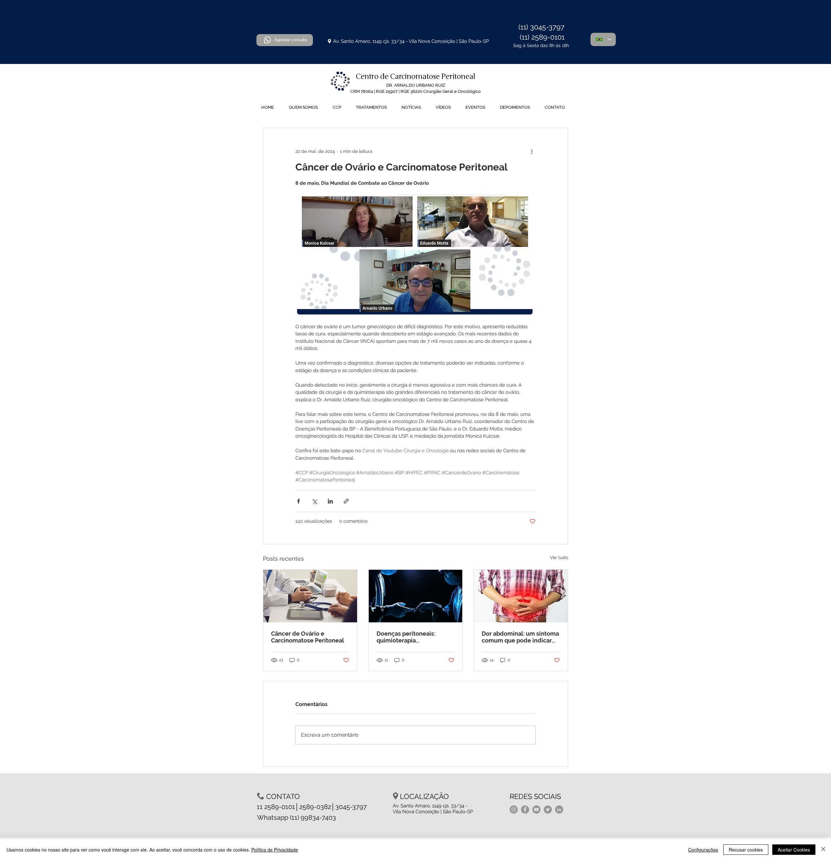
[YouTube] (536, 809)
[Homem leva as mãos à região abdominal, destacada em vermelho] (521, 596)
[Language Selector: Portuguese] (603, 39)
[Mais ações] (532, 151)
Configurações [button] (703, 849)
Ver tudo (559, 557)
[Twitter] (548, 809)
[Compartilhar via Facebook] (298, 501)
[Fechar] (823, 849)
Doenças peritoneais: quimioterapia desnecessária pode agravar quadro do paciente (415, 637)
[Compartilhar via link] (346, 501)
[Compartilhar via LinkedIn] (330, 501)
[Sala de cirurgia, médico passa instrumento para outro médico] (416, 596)
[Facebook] (525, 809)
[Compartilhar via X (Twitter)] (314, 501)
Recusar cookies (746, 849)
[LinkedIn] (559, 809)
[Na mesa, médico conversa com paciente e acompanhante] (310, 596)
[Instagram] (514, 809)
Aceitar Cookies (794, 849)
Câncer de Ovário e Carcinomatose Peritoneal (307, 637)
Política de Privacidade (274, 849)
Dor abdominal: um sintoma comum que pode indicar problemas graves (520, 637)
